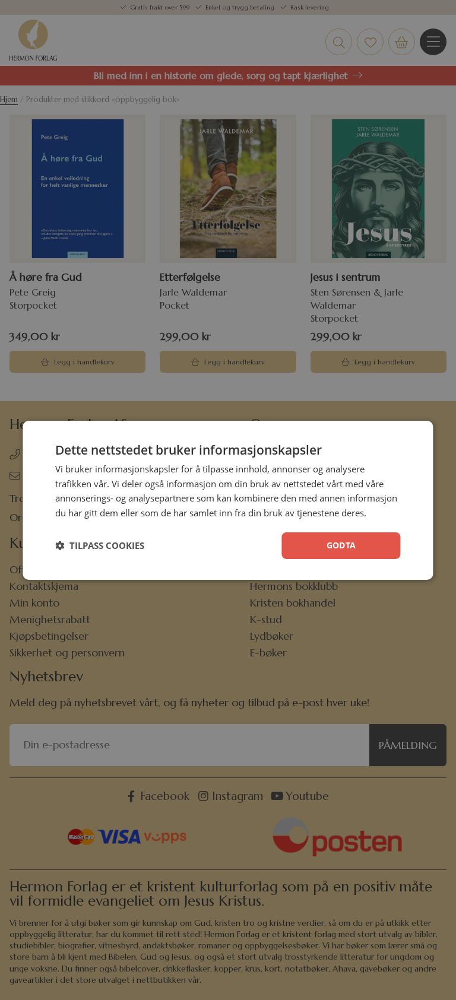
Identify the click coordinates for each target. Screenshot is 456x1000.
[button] (99, 545)
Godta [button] (341, 545)
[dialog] (228, 499)
